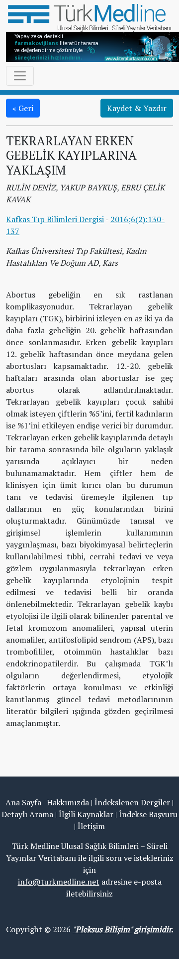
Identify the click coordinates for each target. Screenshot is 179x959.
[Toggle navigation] (20, 76)
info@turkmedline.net (58, 881)
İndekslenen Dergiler (132, 802)
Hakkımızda (68, 802)
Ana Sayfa (23, 802)
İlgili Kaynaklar (86, 814)
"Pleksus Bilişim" (102, 929)
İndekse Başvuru (148, 814)
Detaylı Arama (27, 814)
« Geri (22, 108)
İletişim (91, 826)
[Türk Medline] (89, 16)
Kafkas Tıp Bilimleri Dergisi (55, 219)
